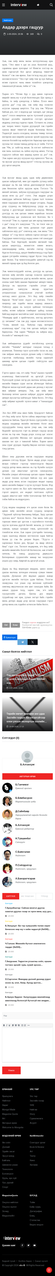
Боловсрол (7, 1173)
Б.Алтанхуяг (27, 764)
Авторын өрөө (27, 776)
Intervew (19, 5)
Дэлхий (6, 1147)
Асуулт (33, 1123)
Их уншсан (27, 896)
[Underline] (9, 1025)
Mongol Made (8, 1109)
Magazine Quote (10, 1114)
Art (3, 1118)
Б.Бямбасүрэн (23, 798)
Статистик (35, 1220)
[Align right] (18, 1025)
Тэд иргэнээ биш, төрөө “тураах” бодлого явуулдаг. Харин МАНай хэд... (26, 679)
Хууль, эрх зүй (9, 1178)
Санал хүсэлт (41, 1261)
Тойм (32, 1202)
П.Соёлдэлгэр (23, 865)
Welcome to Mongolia (12, 1127)
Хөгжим (34, 1164)
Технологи (7, 1169)
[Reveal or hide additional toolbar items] (28, 1025)
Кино (32, 1160)
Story (32, 1114)
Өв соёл (6, 1142)
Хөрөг (5, 1105)
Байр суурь (35, 1206)
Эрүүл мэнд (8, 1156)
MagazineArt (8, 1215)
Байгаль (6, 1160)
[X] (33, 642)
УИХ (32, 1105)
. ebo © (21, 1265)
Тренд (44, 896)
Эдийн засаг (8, 1151)
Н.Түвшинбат (23, 838)
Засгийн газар (37, 1100)
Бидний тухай (8, 1261)
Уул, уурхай (7, 1182)
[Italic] (6, 1025)
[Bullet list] (22, 1025)
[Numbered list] (25, 1025)
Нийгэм (33, 1109)
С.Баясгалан (22, 852)
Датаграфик (36, 1211)
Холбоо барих (25, 1261)
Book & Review (37, 1147)
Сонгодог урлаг (37, 1142)
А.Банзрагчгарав (25, 878)
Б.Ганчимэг (22, 784)
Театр (32, 1156)
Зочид (5, 1211)
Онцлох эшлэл (9, 1206)
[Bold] (4, 1025)
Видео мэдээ (36, 1224)
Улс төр (33, 1096)
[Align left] (13, 1025)
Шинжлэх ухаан (10, 1164)
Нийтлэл (8, 20)
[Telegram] (22, 642)
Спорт (5, 1187)
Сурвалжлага (36, 1118)
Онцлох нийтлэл (10, 1202)
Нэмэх (11, 1070)
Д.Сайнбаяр (22, 811)
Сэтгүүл (10, 896)
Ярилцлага (7, 1096)
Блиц (32, 1215)
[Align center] (16, 1025)
